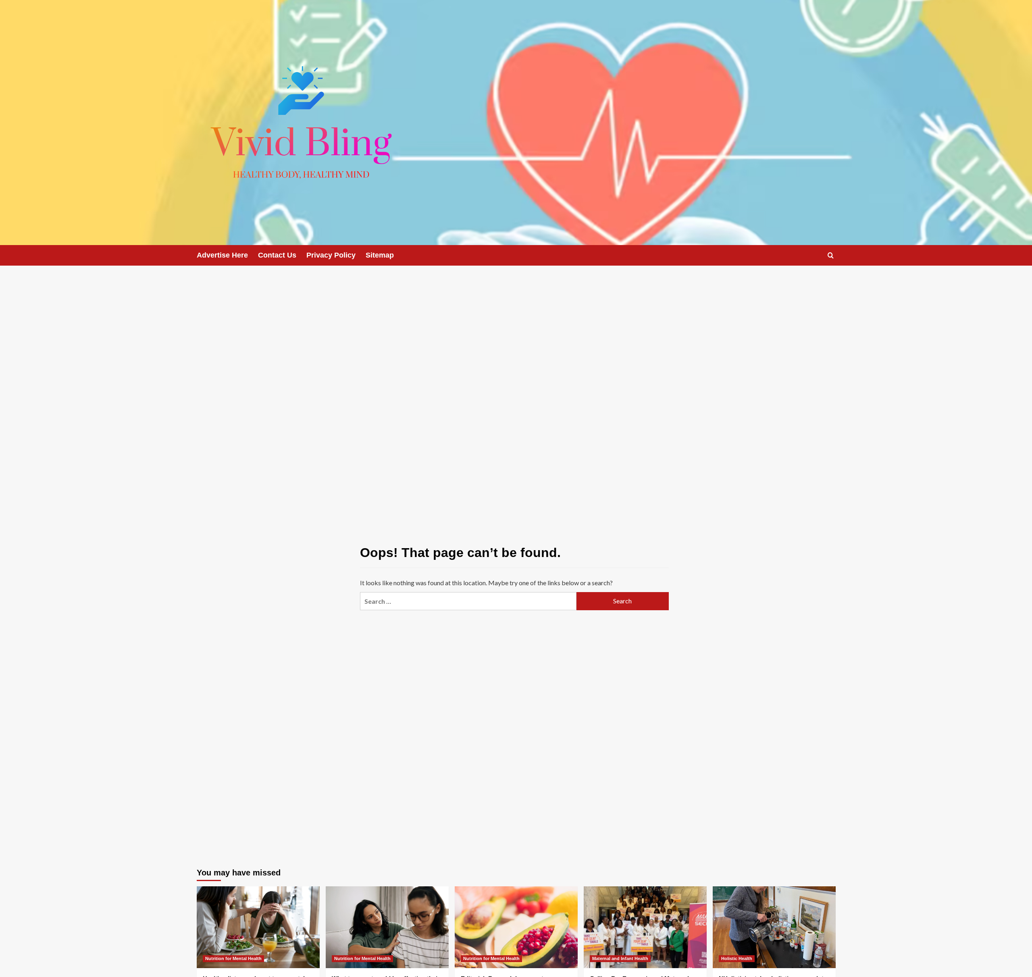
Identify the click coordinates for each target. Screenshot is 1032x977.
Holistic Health (736, 958)
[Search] (831, 255)
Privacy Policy (331, 255)
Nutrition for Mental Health (233, 958)
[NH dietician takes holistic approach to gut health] (774, 927)
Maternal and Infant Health (620, 958)
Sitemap (380, 255)
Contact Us (277, 255)
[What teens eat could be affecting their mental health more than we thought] (387, 927)
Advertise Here (222, 255)
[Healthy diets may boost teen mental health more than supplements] (258, 927)
